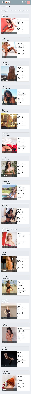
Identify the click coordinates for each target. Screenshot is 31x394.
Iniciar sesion (25, 1)
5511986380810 (6, 183)
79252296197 (6, 326)
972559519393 (6, 135)
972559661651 (6, 373)
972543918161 (5, 302)
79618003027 (6, 40)
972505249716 (6, 230)
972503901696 (5, 64)
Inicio (2, 6)
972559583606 (5, 16)
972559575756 (6, 88)
